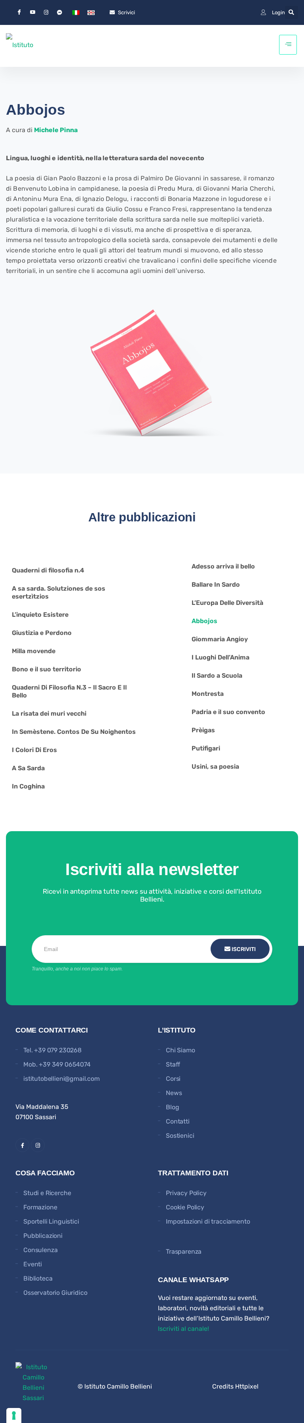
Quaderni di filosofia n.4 (48, 570)
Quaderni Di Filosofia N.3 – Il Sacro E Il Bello (69, 691)
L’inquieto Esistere (40, 614)
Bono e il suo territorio (46, 669)
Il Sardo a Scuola (217, 675)
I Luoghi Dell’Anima (220, 657)
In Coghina (28, 786)
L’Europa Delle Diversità (227, 602)
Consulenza (40, 1250)
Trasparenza (183, 1251)
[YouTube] (32, 12)
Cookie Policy (185, 1207)
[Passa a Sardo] (91, 12)
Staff (173, 1064)
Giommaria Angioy (220, 639)
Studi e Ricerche (47, 1193)
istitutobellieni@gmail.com (61, 1078)
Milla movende (33, 651)
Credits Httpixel (235, 1386)
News (174, 1093)
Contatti (178, 1121)
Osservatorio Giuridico (55, 1292)
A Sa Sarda (28, 768)
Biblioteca (37, 1278)
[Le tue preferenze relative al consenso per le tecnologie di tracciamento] (13, 1415)
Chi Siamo (180, 1050)
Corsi (173, 1078)
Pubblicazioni (43, 1235)
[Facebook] (19, 12)
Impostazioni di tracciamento (208, 1221)
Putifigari (206, 748)
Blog (172, 1107)
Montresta (208, 693)
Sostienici (180, 1135)
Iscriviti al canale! (183, 1328)
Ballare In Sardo (216, 584)
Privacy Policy (186, 1193)
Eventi (32, 1264)
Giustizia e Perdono (42, 633)
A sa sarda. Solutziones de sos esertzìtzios (58, 592)
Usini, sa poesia (215, 766)
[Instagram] (46, 12)
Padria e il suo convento (228, 712)
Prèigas (203, 730)
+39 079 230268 (58, 1050)
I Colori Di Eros (34, 750)
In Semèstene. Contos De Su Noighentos (74, 731)
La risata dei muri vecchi (49, 713)
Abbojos (204, 621)
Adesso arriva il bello (223, 566)
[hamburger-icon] (288, 45)
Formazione (40, 1207)
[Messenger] (59, 12)
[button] (291, 12)
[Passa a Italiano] (76, 12)
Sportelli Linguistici (51, 1221)
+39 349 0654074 (65, 1064)
